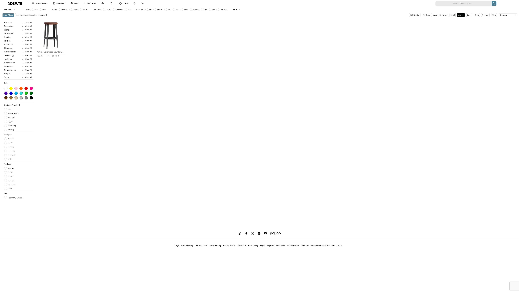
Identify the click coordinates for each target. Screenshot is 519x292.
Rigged (10, 121)
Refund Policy (187, 245)
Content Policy (215, 245)
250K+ (10, 159)
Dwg (169, 9)
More (235, 9)
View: (435, 15)
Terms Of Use (201, 245)
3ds (150, 9)
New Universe (293, 245)
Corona (109, 9)
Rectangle (443, 15)
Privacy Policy (229, 245)
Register (270, 245)
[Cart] (143, 3)
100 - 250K (11, 155)
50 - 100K (11, 151)
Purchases (280, 245)
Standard (120, 9)
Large (469, 15)
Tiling (494, 15)
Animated (11, 117)
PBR (9, 109)
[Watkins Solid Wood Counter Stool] (51, 49)
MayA (186, 9)
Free (37, 9)
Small (452, 15)
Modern (65, 9)
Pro (44, 9)
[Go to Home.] (15, 3)
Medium (461, 15)
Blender (160, 9)
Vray (130, 9)
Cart (339, 245)
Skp (213, 9)
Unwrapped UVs (14, 113)
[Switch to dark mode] (132, 3)
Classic (76, 9)
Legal (177, 245)
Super (477, 15)
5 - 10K (10, 143)
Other (85, 9)
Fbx (177, 9)
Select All (28, 23)
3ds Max (196, 9)
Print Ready (12, 126)
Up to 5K (11, 139)
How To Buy (253, 245)
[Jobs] (103, 3)
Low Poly (11, 130)
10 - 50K (11, 147)
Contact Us (241, 245)
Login (262, 245)
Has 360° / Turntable (15, 198)
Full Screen (427, 15)
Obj (205, 9)
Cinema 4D (224, 9)
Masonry (485, 15)
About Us (305, 245)
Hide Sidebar (415, 15)
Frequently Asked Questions (323, 245)
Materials (8, 9)
